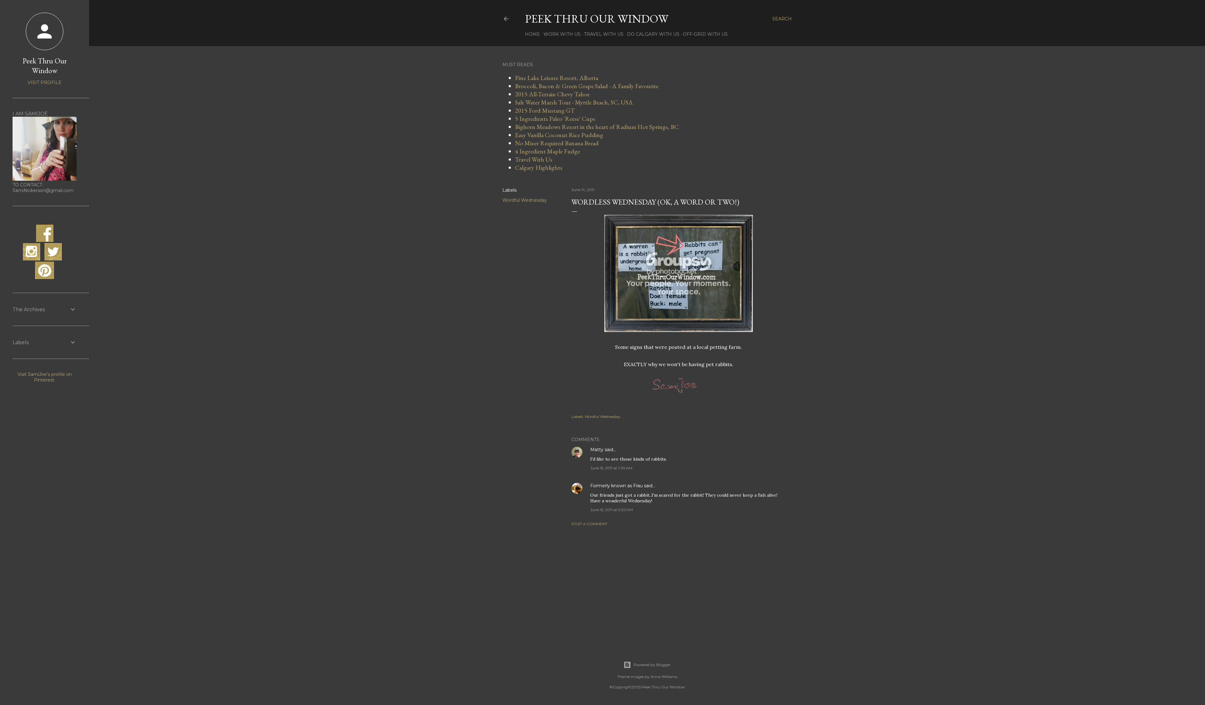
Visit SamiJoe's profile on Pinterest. (45, 377)
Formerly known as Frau (616, 486)
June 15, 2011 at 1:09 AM (611, 468)
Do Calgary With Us (653, 34)
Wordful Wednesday (524, 200)
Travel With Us (604, 34)
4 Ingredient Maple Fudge (547, 151)
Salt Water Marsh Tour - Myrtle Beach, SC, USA (574, 102)
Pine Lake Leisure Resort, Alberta (556, 78)
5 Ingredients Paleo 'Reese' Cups (555, 119)
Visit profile (45, 82)
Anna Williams (664, 676)
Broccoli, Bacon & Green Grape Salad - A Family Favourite (586, 86)
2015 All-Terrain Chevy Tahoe (552, 94)
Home (532, 34)
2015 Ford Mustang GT (545, 110)
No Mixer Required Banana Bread (557, 143)
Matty (596, 449)
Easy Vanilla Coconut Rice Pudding (559, 135)
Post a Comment (589, 523)
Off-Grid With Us (705, 34)
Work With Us (562, 34)
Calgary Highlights (538, 167)
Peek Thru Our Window (596, 18)
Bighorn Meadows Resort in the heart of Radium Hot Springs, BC (597, 127)
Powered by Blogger (652, 664)
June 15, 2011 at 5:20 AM (611, 509)
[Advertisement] (678, 586)
